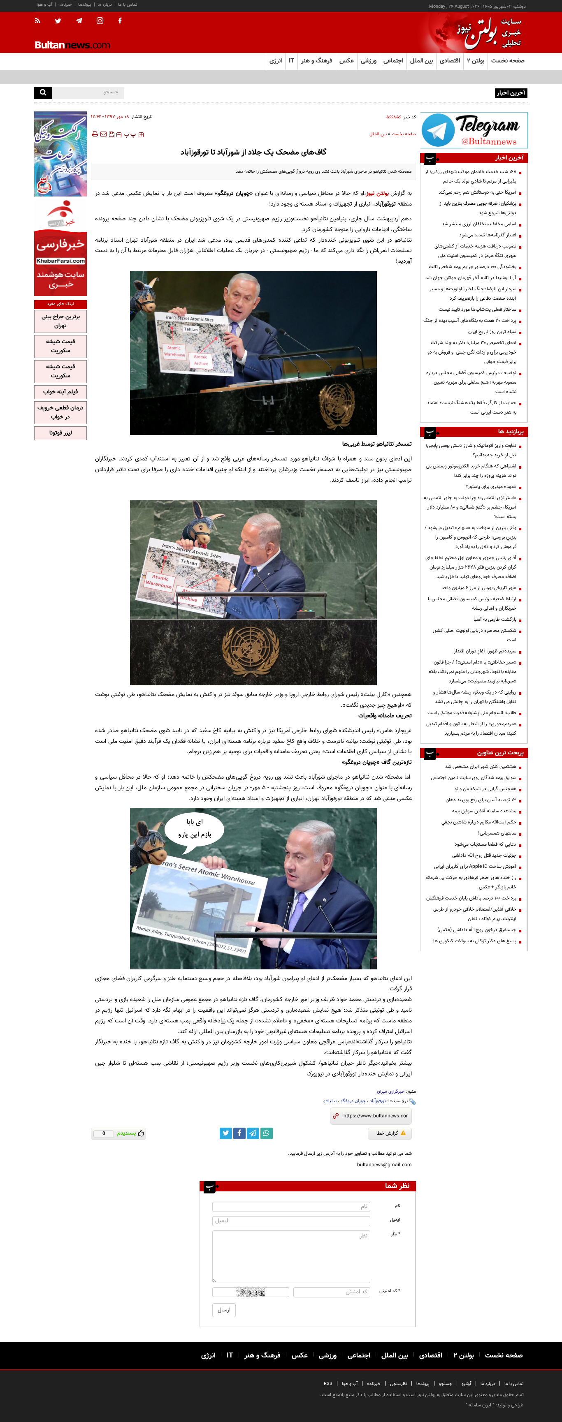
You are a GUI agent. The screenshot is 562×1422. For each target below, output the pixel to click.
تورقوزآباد (378, 1101)
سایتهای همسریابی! (497, 833)
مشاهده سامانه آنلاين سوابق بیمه (484, 811)
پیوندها (84, 4)
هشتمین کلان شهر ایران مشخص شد (480, 766)
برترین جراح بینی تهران (61, 321)
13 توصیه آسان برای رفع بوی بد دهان (481, 800)
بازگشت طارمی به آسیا (495, 619)
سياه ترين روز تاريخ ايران (492, 331)
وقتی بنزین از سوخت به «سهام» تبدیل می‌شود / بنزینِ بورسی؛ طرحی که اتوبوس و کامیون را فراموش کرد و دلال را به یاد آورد (470, 537)
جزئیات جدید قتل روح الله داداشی (484, 855)
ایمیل (395, 1219)
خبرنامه (65, 4)
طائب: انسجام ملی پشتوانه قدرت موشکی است (471, 713)
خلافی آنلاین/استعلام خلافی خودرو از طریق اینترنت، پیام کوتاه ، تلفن (474, 914)
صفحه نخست (508, 61)
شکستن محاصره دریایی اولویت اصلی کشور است (474, 635)
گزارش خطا (387, 1133)
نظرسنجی (398, 1383)
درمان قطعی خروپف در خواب (60, 413)
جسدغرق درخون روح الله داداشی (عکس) (476, 930)
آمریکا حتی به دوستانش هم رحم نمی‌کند (477, 192)
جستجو (445, 1383)
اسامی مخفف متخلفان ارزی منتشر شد (479, 224)
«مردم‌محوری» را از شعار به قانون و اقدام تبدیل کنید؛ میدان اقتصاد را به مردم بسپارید (471, 728)
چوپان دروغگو (353, 1101)
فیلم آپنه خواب (60, 392)
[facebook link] (239, 1133)
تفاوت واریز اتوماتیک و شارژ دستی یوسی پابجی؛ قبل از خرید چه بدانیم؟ (470, 450)
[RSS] (40, 21)
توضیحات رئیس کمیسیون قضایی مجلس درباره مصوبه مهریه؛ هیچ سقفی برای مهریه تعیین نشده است (471, 382)
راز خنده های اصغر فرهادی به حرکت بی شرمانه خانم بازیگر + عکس (470, 882)
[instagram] (100, 21)
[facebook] (120, 21)
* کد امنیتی (389, 1291)
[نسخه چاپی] (94, 134)
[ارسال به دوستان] (103, 134)
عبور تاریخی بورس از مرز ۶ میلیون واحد (478, 588)
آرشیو (466, 1383)
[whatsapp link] (266, 1133)
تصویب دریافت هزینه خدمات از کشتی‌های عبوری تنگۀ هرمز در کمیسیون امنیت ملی (475, 251)
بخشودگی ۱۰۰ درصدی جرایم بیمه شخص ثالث (472, 267)
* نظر (395, 1234)
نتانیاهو (330, 1101)
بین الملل (378, 134)
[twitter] (58, 22)
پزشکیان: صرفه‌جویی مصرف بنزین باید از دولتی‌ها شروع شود (477, 208)
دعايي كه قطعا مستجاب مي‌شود (485, 844)
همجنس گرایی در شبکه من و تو (485, 789)
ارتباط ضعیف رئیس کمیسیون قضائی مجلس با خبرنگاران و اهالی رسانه (472, 603)
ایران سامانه (480, 1405)
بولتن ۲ (475, 61)
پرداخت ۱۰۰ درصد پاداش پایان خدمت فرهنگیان (471, 898)
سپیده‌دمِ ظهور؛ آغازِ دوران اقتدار (485, 651)
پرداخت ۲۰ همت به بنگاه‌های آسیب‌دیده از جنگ (469, 320)
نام (397, 1205)
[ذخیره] (111, 134)
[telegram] (79, 21)
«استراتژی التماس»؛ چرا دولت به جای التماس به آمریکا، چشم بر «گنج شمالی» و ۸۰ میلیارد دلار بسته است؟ (470, 507)
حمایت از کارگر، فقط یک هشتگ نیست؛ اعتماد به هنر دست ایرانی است (471, 407)
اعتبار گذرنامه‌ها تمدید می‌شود (487, 235)
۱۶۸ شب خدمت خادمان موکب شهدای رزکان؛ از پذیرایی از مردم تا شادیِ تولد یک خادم (470, 176)
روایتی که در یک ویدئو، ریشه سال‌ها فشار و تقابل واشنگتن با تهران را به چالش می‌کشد (474, 697)
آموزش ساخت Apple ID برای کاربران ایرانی (475, 866)
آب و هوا (44, 4)
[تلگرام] (474, 130)
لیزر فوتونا (60, 433)
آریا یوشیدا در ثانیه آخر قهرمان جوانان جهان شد (470, 278)
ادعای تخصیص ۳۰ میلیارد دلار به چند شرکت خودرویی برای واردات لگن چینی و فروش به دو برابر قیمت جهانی (471, 352)
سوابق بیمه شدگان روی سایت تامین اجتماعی (473, 778)
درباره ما (105, 4)
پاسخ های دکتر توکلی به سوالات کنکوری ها (474, 941)
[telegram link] (253, 1133)
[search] (43, 93)
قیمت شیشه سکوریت (60, 347)
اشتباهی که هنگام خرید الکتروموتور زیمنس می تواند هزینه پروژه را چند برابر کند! (471, 470)
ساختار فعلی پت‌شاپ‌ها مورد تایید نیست (477, 309)
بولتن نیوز (377, 193)
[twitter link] (226, 1133)
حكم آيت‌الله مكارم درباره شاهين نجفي (478, 822)
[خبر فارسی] (60, 247)
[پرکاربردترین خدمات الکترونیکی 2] (60, 154)
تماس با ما (127, 4)
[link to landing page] (487, 32)
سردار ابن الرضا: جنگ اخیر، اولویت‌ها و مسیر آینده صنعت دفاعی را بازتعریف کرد (473, 293)
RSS (328, 1383)
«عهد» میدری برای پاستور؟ (491, 486)
